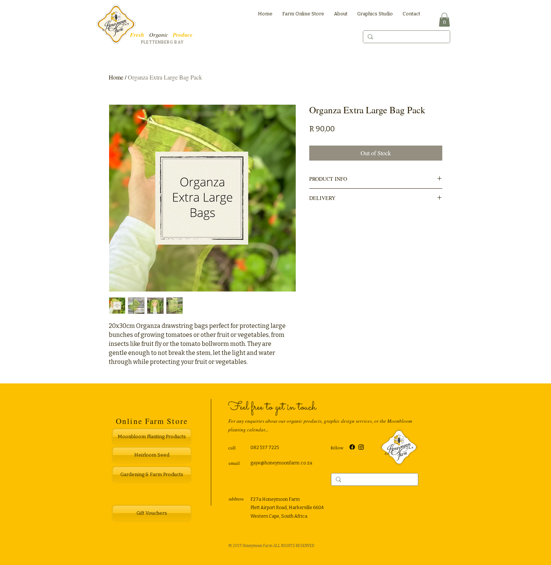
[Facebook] (352, 447)
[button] (444, 20)
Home (116, 77)
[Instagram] (361, 447)
